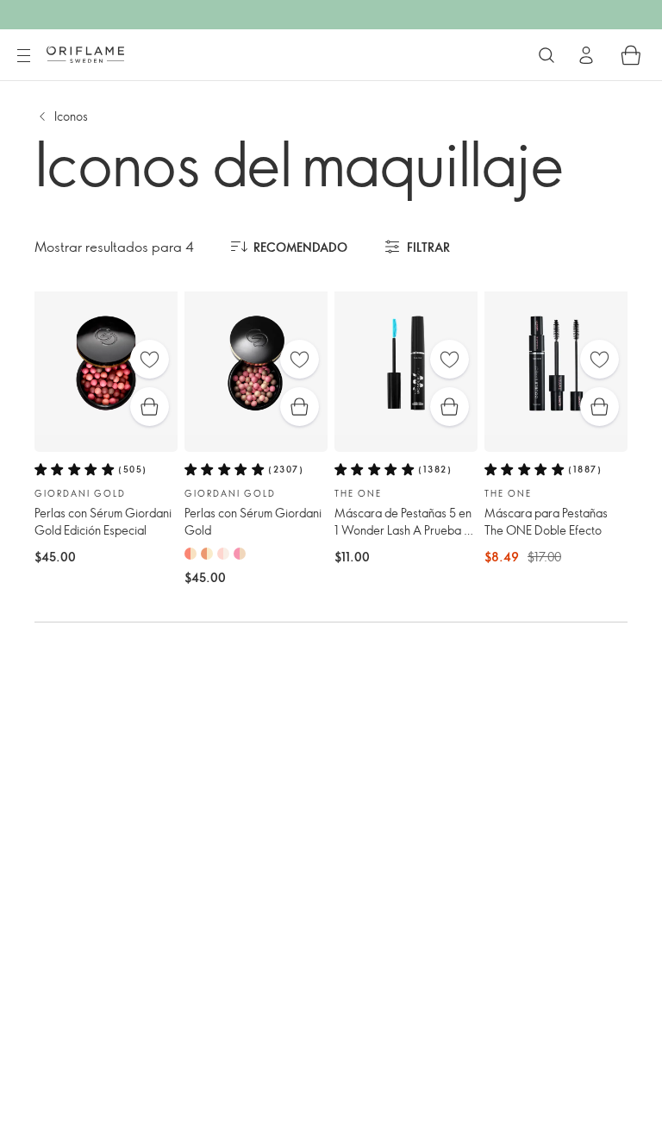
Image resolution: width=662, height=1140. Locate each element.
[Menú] (23, 56)
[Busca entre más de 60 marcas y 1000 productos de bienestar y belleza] (546, 55)
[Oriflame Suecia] (85, 54)
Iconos (71, 116)
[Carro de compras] (631, 55)
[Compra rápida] (149, 406)
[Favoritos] (149, 359)
